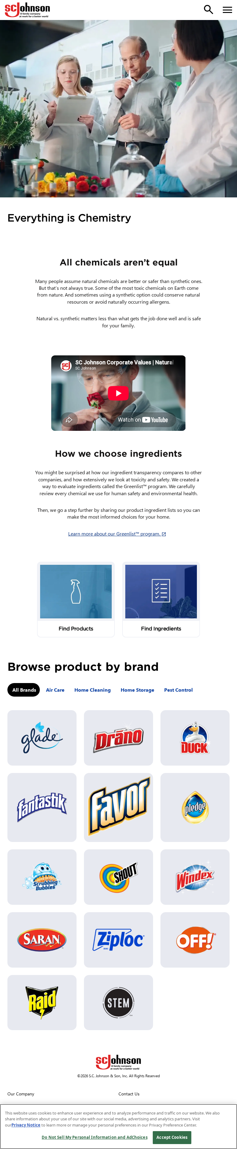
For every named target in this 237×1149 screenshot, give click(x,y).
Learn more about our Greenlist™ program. (118, 533)
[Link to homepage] (27, 9)
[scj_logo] (118, 1062)
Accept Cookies (171, 1137)
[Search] (208, 9)
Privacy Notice (25, 1125)
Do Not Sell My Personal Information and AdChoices (94, 1137)
